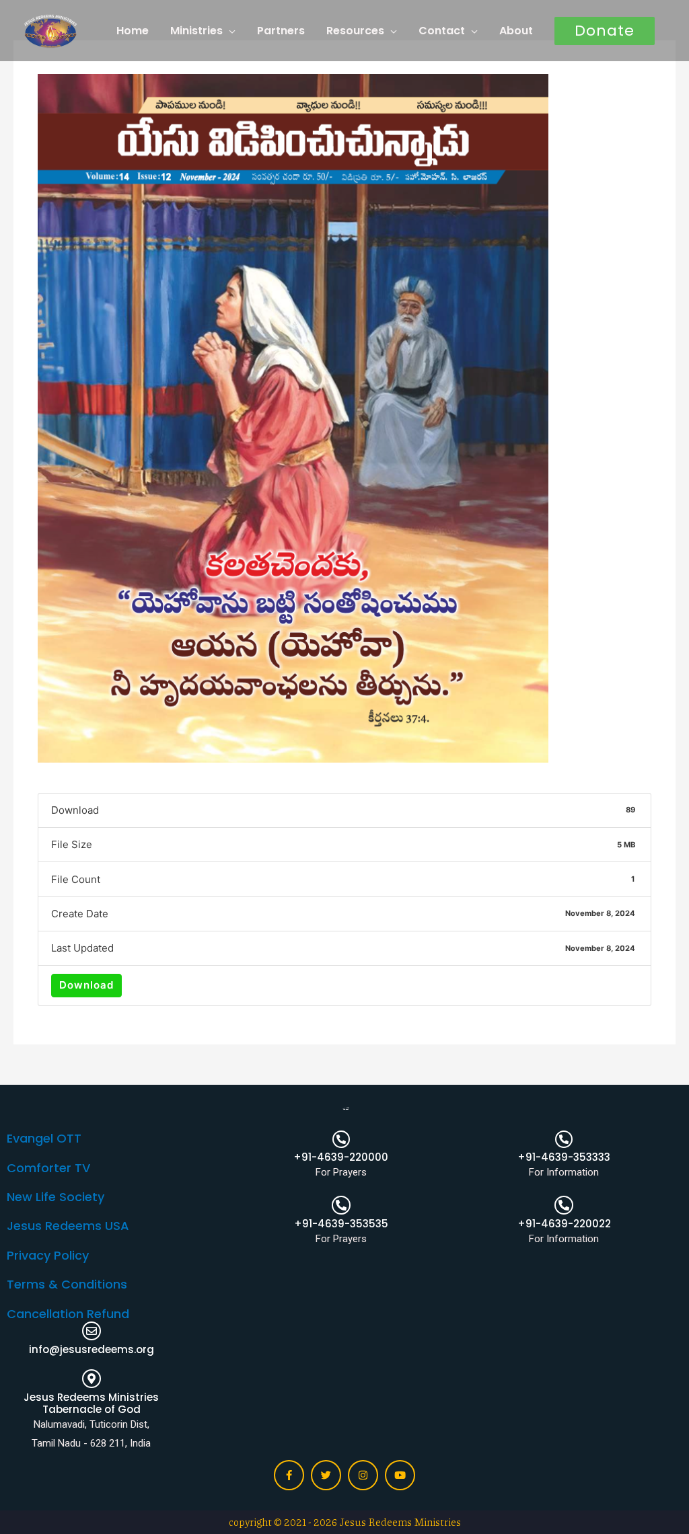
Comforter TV (48, 1167)
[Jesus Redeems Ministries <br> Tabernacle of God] (91, 1378)
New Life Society (55, 1196)
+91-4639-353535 (341, 1224)
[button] (604, 31)
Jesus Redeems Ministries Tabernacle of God (91, 1403)
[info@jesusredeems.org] (91, 1330)
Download (86, 985)
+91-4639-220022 (564, 1224)
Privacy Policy (48, 1255)
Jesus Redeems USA (68, 1225)
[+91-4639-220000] (341, 1139)
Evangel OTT (44, 1138)
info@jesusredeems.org (91, 1349)
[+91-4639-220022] (563, 1205)
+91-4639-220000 (340, 1157)
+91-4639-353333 (563, 1157)
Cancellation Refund (68, 1313)
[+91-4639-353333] (564, 1139)
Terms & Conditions (67, 1284)
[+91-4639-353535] (341, 1205)
